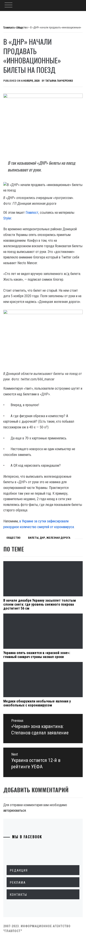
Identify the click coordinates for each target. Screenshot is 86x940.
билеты (33, 537)
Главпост (32, 212)
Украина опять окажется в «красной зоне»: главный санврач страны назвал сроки (36, 655)
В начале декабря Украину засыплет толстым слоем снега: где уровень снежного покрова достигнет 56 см (39, 604)
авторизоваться (14, 810)
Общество (13, 537)
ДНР (42, 537)
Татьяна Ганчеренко (59, 80)
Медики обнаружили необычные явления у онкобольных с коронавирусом (37, 703)
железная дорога (58, 537)
